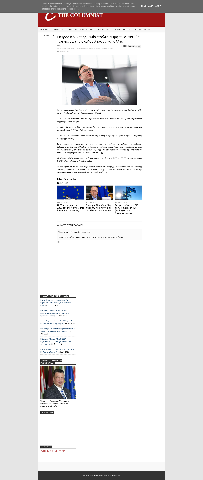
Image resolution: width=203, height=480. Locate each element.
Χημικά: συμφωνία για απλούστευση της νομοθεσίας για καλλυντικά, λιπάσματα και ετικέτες (55, 302)
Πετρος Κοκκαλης (101, 49)
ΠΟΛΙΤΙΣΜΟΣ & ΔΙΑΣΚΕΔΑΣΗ (81, 29)
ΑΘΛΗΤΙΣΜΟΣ (104, 29)
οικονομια (92, 49)
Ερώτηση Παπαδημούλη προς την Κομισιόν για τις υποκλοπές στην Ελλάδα (98, 208)
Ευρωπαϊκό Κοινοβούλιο (66, 49)
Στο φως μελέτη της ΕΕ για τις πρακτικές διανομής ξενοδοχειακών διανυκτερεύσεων (128, 209)
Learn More (147, 6)
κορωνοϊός (84, 49)
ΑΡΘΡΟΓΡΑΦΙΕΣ (122, 29)
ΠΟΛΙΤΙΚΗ (44, 29)
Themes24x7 (115, 475)
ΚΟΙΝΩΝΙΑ (58, 29)
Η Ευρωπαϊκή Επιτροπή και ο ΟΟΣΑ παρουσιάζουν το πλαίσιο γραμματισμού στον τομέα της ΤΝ (56, 341)
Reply (61, 46)
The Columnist (98, 475)
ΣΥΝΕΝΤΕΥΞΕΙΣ (47, 35)
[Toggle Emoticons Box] (58, 242)
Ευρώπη (78, 49)
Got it (158, 6)
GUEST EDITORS (142, 29)
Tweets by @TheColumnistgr (52, 451)
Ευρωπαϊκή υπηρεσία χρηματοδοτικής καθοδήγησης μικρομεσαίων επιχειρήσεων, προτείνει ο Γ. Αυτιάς (55, 313)
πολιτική (110, 49)
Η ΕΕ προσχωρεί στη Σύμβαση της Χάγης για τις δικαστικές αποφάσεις (70, 208)
